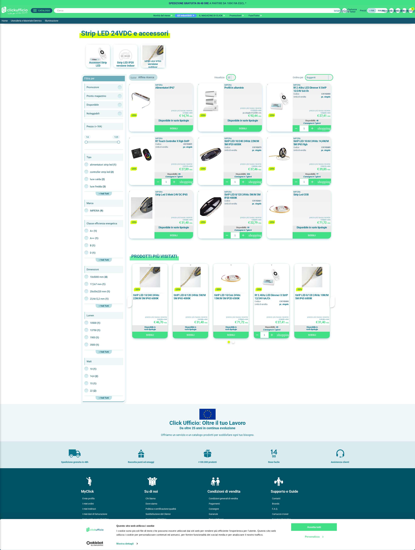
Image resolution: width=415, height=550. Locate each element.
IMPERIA (96, 210)
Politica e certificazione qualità (161, 509)
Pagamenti (214, 503)
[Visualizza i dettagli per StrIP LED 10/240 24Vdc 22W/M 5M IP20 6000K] (211, 154)
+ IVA (371, 11)
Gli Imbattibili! (184, 15)
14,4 (94, 376)
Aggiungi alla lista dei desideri (134, 87)
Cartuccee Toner (352, 10)
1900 (94, 337)
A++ (94, 238)
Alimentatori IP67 (164, 87)
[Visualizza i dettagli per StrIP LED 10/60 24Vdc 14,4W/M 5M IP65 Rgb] (279, 154)
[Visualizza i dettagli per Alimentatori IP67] (141, 101)
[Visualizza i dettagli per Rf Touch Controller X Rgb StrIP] (141, 154)
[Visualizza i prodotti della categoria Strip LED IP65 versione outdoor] (153, 56)
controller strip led (102, 172)
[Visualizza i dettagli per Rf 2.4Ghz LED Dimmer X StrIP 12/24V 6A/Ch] (279, 101)
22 (93, 390)
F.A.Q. (275, 509)
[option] (207, 2)
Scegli (174, 128)
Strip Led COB (301, 194)
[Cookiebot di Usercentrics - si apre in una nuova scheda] (95, 543)
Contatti (276, 498)
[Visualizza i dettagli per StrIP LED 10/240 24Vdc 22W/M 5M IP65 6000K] (150, 277)
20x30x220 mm (100, 291)
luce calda (97, 179)
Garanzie (213, 514)
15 (93, 383)
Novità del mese (161, 15)
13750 (95, 330)
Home (5, 20)
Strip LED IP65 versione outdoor (152, 64)
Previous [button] (129, 301)
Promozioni (235, 15)
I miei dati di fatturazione (94, 514)
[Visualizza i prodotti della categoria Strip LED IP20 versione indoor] (125, 56)
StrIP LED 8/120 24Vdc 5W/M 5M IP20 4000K (242, 196)
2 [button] (233, 342)
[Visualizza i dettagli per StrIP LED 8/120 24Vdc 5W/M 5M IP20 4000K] (211, 208)
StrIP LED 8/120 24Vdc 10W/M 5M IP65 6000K (312, 297)
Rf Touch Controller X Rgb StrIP (172, 141)
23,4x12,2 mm (99, 298)
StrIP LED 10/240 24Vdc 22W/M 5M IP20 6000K (241, 143)
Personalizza (312, 536)
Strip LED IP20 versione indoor (125, 64)
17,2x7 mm (97, 284)
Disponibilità (310, 121)
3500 (94, 344)
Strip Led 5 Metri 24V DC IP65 (171, 194)
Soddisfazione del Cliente (158, 514)
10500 (95, 322)
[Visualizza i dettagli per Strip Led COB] (279, 208)
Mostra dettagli (125, 543)
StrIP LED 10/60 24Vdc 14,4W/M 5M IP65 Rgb (311, 143)
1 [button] (229, 342)
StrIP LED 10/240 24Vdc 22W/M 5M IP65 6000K (146, 297)
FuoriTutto (254, 15)
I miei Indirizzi (89, 509)
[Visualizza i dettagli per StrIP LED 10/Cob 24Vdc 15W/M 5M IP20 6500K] (231, 277)
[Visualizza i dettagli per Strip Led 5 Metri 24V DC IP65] (141, 208)
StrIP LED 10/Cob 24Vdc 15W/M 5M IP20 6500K (227, 297)
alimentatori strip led (103, 164)
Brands (275, 503)
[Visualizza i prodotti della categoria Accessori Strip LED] (98, 56)
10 (93, 368)
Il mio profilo (88, 498)
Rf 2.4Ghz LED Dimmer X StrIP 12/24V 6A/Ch (309, 89)
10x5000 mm (98, 276)
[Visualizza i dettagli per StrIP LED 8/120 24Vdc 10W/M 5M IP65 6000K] (312, 277)
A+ (93, 230)
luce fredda (98, 186)
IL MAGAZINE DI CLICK (210, 15)
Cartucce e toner (280, 514)
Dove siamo (151, 503)
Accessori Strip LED (98, 64)
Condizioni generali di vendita (223, 498)
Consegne (214, 509)
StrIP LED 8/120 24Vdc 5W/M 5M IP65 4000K (190, 297)
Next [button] (332, 301)
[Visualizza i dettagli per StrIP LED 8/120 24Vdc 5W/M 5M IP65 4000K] (190, 277)
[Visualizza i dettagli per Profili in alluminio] (211, 101)
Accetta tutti (314, 527)
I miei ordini (88, 503)
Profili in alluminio (234, 87)
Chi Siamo (151, 498)
